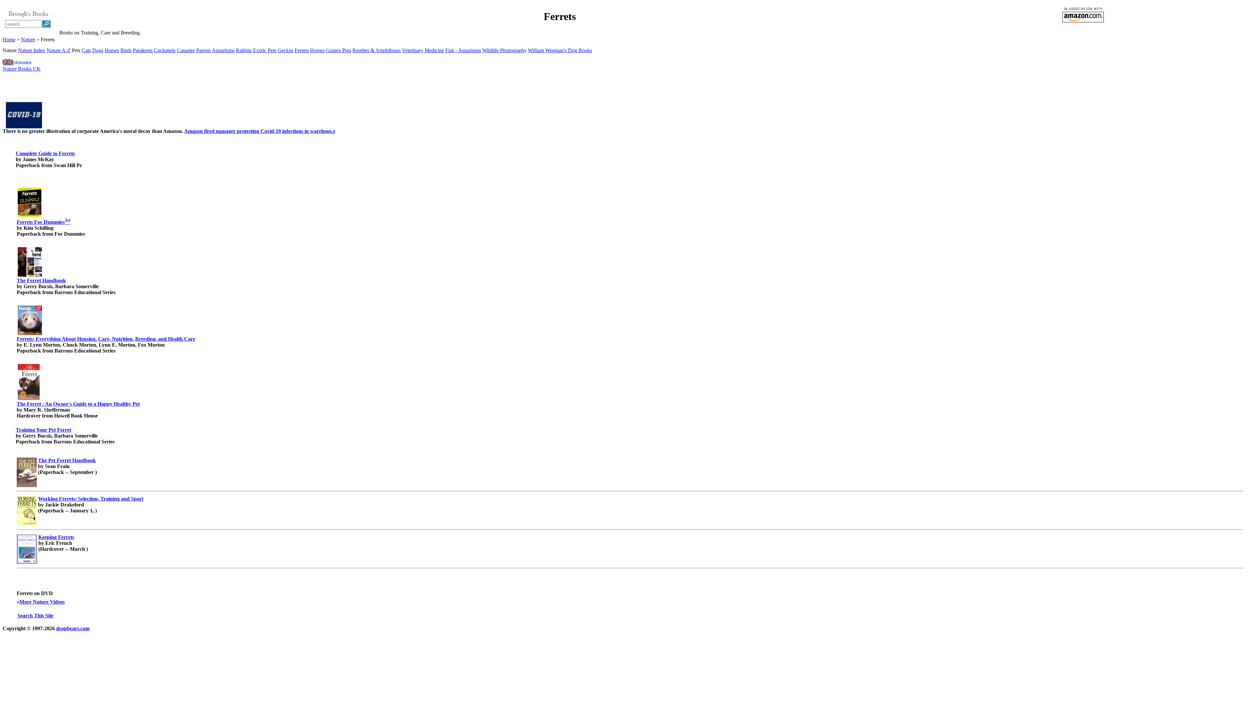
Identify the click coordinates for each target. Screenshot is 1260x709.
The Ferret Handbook (41, 280)
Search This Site (35, 615)
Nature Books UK (22, 69)
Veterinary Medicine (423, 50)
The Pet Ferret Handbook (67, 460)
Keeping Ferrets (56, 537)
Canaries (186, 50)
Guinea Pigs (338, 50)
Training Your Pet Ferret (43, 430)
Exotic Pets (264, 50)
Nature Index (31, 50)
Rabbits (244, 50)
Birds (126, 50)
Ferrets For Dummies (44, 222)
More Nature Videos (42, 602)
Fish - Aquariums (463, 50)
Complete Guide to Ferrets (45, 153)
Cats (86, 50)
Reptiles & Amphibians (376, 50)
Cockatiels (165, 50)
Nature (28, 39)
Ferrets (302, 50)
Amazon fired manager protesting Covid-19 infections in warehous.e (259, 131)
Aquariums (223, 50)
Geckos (285, 50)
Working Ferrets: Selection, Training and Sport (90, 499)
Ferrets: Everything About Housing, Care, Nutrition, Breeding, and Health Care (106, 339)
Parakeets (143, 50)
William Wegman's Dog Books (560, 50)
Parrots (203, 50)
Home (9, 39)
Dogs (97, 50)
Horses (112, 50)
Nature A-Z (59, 50)
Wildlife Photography (504, 50)
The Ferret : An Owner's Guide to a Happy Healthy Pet (78, 404)
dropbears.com (73, 628)
